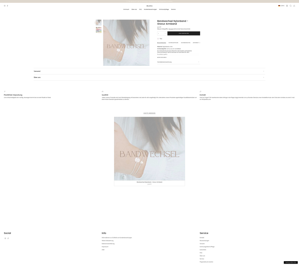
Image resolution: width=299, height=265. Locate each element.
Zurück (103, 42)
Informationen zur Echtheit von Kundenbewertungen (117, 237)
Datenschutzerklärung (108, 243)
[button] (126, 9)
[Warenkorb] (294, 5)
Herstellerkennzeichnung (164, 62)
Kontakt (202, 237)
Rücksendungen (204, 240)
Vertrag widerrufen (290, 262)
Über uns (37, 77)
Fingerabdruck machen (206, 262)
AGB (103, 249)
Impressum (105, 246)
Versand (171, 29)
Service (202, 259)
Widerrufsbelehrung (107, 240)
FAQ (201, 253)
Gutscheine (203, 249)
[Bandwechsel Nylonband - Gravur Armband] (149, 148)
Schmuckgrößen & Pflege (207, 246)
